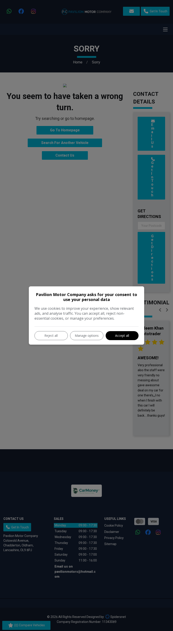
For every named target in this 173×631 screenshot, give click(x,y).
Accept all (122, 335)
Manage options (87, 335)
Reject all (51, 335)
